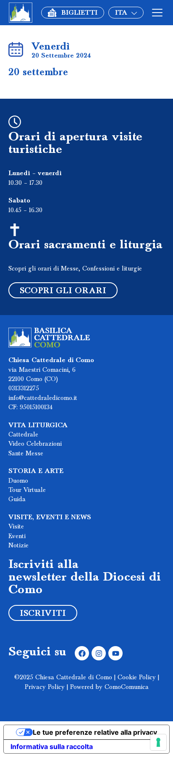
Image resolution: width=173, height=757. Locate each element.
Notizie (18, 545)
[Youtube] (115, 653)
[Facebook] (82, 653)
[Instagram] (99, 653)
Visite (16, 526)
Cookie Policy (137, 677)
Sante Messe (25, 453)
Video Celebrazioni (35, 444)
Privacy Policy (45, 687)
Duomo (18, 481)
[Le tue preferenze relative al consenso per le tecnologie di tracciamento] (158, 742)
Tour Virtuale (27, 490)
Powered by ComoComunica (109, 687)
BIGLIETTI (79, 13)
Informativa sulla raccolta (51, 746)
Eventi (17, 536)
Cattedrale (23, 434)
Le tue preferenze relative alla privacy (95, 732)
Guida (17, 499)
